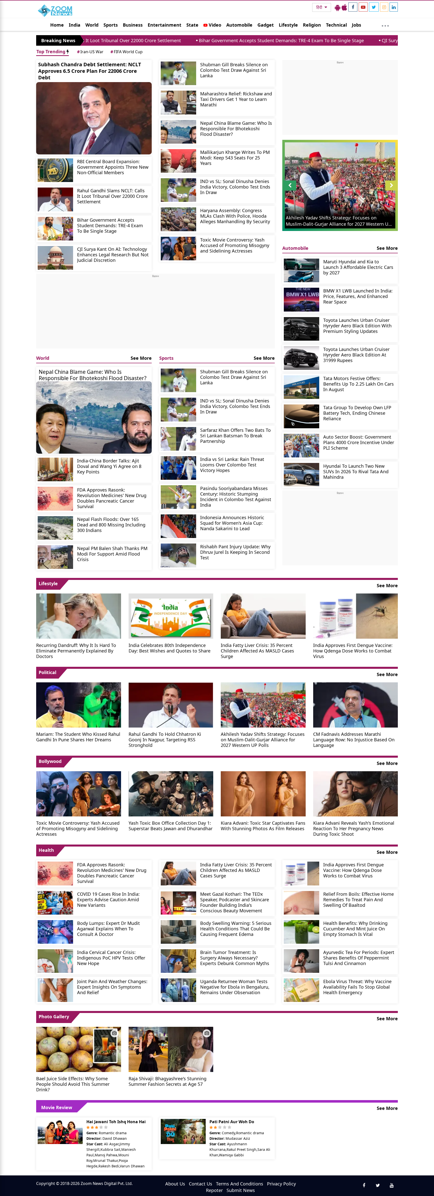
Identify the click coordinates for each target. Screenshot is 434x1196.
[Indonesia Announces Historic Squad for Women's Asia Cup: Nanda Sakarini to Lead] (178, 526)
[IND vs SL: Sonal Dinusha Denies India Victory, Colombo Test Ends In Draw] (178, 190)
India (74, 25)
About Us (175, 1184)
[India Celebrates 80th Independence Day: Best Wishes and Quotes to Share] (171, 616)
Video (214, 25)
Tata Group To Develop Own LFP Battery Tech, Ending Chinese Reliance (357, 412)
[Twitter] (374, 7)
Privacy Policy (281, 1184)
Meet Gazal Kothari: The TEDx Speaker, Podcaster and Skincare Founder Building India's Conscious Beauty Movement (234, 902)
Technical (336, 25)
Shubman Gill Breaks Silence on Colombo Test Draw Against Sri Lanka (234, 70)
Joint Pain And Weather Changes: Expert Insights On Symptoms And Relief (112, 986)
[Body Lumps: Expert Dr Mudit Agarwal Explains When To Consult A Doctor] (55, 932)
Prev (290, 190)
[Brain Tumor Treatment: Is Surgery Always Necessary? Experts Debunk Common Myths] (178, 961)
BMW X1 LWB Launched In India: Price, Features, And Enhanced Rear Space (358, 296)
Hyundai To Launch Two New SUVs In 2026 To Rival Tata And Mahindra (356, 471)
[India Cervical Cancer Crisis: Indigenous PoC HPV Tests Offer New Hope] (55, 961)
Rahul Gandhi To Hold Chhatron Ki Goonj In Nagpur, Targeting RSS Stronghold (165, 739)
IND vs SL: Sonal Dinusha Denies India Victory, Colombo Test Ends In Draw (235, 186)
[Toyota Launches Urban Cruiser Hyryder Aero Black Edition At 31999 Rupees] (301, 358)
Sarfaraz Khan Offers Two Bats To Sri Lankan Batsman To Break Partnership (235, 435)
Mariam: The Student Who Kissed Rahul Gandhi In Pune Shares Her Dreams (78, 736)
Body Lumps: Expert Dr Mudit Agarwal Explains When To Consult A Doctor (108, 928)
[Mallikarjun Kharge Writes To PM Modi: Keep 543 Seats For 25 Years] (178, 161)
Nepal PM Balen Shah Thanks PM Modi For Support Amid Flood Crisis (112, 553)
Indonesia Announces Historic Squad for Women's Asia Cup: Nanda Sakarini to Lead (232, 522)
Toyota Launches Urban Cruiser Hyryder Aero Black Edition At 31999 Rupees (356, 354)
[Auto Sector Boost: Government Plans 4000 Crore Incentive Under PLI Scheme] (301, 445)
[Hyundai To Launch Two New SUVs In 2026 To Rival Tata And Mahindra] (301, 475)
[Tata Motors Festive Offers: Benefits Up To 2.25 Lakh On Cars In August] (301, 387)
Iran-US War (90, 51)
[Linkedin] (394, 7)
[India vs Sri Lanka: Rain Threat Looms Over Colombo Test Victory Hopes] (178, 468)
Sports (110, 25)
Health (46, 850)
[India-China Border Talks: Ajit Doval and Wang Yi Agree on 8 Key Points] (55, 469)
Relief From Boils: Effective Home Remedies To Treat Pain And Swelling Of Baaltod (358, 899)
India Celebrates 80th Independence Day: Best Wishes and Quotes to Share (169, 647)
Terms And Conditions (239, 1184)
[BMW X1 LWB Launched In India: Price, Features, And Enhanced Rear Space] (301, 299)
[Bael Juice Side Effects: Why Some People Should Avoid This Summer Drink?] (78, 1049)
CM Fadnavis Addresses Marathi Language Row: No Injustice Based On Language (354, 739)
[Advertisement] (155, 313)
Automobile (239, 25)
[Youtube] (363, 7)
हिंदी (319, 7)
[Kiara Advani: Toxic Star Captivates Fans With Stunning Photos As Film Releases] (263, 793)
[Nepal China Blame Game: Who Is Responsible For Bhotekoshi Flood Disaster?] (178, 132)
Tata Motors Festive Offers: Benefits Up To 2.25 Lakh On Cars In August (358, 383)
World (91, 25)
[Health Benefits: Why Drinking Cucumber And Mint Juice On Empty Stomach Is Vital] (301, 932)
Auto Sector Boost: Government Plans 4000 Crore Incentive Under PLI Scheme (358, 442)
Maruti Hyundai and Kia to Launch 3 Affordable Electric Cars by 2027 (358, 267)
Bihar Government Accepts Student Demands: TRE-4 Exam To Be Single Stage (213, 40)
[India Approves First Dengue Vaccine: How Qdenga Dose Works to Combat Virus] (355, 616)
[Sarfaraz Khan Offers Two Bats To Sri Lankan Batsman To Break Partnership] (178, 439)
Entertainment (164, 25)
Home (57, 25)
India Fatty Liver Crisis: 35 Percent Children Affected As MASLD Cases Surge (257, 650)
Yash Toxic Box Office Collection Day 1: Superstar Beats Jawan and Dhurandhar (170, 825)
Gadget (265, 25)
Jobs (356, 25)
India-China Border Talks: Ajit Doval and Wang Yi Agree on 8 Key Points (109, 466)
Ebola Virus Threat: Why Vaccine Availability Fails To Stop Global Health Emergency (357, 986)
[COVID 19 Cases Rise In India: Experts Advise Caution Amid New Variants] (55, 903)
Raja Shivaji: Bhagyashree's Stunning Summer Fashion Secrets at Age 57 (167, 1081)
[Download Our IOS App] (344, 7)
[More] (385, 25)
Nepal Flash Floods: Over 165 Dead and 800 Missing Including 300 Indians (111, 524)
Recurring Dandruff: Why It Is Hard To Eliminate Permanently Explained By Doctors (76, 650)
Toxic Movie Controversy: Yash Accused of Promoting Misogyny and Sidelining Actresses (234, 245)
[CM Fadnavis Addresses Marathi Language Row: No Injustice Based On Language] (355, 704)
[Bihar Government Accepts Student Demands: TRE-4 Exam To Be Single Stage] (55, 229)
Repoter (214, 1190)
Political (47, 672)
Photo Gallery (54, 1016)
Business (133, 25)
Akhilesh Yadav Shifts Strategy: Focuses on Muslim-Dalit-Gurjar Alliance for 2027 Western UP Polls (263, 739)
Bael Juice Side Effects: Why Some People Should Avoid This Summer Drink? (73, 1083)
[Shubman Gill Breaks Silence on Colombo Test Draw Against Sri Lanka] (178, 73)
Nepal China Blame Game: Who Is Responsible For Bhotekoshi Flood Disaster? (236, 128)
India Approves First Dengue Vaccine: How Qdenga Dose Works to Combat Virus (353, 650)
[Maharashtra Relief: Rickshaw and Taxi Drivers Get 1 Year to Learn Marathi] (178, 102)
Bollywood (50, 761)
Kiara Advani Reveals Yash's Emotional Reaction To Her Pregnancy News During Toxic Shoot (353, 828)
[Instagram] (384, 7)
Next (391, 190)
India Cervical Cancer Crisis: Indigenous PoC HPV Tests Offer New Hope (111, 957)
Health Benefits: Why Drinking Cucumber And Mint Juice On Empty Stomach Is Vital (355, 928)
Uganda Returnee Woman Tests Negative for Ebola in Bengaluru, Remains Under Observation (234, 986)
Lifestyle (288, 25)
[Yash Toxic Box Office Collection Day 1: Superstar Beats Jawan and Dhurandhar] (171, 793)
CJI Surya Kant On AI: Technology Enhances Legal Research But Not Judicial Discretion (113, 254)
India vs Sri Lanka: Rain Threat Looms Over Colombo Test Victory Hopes (232, 464)
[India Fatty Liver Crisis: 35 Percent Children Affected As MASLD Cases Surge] (263, 616)
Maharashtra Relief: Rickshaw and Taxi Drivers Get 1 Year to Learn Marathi (236, 99)
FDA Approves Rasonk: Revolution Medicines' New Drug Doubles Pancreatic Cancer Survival (111, 498)
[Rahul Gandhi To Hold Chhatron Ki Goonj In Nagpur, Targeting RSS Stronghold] (171, 704)
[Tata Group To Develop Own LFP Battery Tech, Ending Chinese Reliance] (301, 416)
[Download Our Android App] (337, 7)
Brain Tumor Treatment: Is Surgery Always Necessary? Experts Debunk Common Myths (234, 957)
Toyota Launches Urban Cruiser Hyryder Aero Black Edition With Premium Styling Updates (357, 325)
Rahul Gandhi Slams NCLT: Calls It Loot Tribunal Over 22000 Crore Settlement (112, 196)
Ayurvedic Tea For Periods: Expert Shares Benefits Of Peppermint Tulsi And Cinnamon (358, 957)
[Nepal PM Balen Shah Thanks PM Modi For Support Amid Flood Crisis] (55, 557)
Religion (312, 25)
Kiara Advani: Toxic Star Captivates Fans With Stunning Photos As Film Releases (263, 825)
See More (141, 358)
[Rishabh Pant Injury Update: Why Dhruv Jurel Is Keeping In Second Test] (178, 555)
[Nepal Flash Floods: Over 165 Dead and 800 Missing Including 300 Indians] (55, 528)
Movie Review (56, 1107)
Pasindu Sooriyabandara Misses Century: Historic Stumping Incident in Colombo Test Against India (235, 496)
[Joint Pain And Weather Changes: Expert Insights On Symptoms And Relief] (55, 990)
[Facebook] (352, 7)
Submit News (241, 1190)
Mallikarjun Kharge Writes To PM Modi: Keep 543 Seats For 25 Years (235, 157)
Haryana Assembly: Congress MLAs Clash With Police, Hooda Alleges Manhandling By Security (235, 215)
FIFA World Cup (127, 51)
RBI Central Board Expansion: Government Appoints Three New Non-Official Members (112, 166)
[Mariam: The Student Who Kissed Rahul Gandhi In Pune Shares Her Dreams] (78, 704)
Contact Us (200, 1184)
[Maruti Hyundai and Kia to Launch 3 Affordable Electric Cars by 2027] (301, 270)
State (192, 25)
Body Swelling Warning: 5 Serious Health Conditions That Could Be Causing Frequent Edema (236, 928)
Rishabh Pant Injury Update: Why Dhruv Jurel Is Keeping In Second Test (235, 552)
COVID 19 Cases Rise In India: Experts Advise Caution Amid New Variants (108, 899)
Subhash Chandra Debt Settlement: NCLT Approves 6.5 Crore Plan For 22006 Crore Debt (89, 71)
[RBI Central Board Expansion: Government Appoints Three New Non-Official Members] (55, 170)
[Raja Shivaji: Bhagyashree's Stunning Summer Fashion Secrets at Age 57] (171, 1049)
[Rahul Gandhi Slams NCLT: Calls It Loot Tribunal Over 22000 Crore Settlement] (55, 199)
